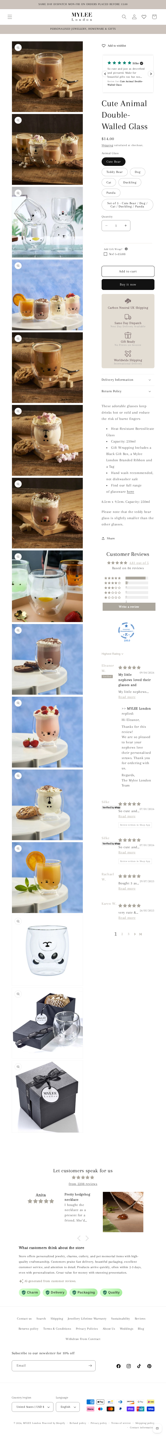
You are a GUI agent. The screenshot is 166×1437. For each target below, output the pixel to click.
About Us (109, 1328)
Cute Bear (113, 161)
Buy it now (128, 284)
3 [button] (129, 934)
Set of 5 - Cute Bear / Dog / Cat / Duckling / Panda (127, 204)
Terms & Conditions (57, 1328)
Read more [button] (126, 697)
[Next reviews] (151, 73)
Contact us (24, 1318)
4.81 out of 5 (139, 563)
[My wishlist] (143, 17)
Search (41, 1318)
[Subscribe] (90, 1365)
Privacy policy (99, 1423)
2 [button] (122, 934)
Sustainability (120, 1318)
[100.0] (126, 630)
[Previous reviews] (105, 73)
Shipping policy (144, 1423)
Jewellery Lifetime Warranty (87, 1318)
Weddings (126, 1328)
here (130, 491)
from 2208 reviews (83, 1184)
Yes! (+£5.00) (117, 254)
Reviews (140, 1318)
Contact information (142, 1427)
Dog (137, 172)
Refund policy (78, 1423)
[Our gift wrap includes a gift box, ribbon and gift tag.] (126, 248)
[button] (10, 17)
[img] (129, 668)
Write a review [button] (129, 607)
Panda (111, 193)
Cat (108, 182)
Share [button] (111, 538)
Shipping (107, 145)
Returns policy (29, 1328)
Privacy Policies (87, 1328)
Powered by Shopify (53, 1423)
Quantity (107, 216)
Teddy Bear (114, 172)
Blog (141, 1328)
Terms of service (121, 1423)
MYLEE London (32, 1423)
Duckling (129, 182)
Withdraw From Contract (83, 1339)
